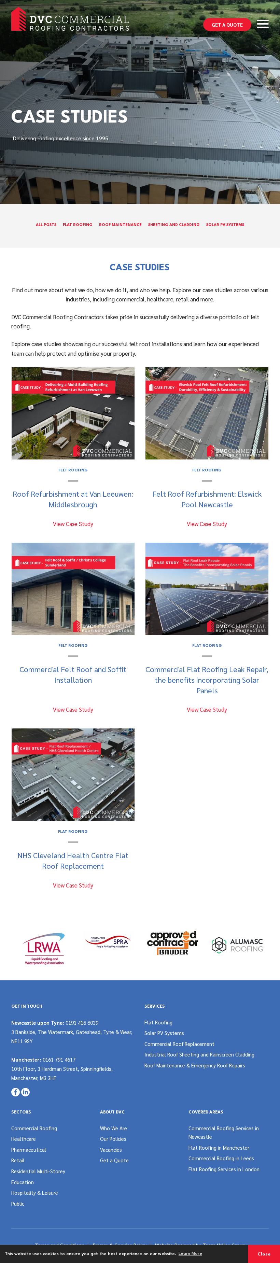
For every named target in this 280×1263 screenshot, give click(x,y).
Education (22, 1182)
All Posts (46, 225)
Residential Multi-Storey (38, 1171)
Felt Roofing (73, 470)
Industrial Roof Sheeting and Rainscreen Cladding (199, 1054)
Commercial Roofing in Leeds (221, 1158)
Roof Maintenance (120, 225)
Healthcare (23, 1138)
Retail (17, 1160)
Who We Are (113, 1128)
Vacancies (111, 1149)
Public (17, 1203)
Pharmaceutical (28, 1149)
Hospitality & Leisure (34, 1192)
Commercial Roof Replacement (179, 1043)
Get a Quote (227, 25)
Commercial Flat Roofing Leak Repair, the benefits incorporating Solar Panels (206, 679)
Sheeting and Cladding (174, 225)
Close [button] (263, 1254)
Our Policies (113, 1138)
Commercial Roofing (34, 1128)
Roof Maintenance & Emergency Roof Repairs (194, 1065)
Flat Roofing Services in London (224, 1169)
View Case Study (73, 523)
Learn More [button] (190, 1253)
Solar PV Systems (225, 225)
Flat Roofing (78, 225)
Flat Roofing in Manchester (218, 1147)
